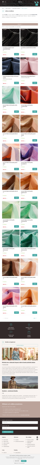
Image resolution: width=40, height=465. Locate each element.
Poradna (16, 439)
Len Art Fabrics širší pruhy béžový (10, 133)
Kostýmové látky (5, 364)
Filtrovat (19, 24)
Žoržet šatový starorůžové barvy (28, 76)
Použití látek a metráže (16, 8)
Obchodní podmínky (31, 444)
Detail (16, 54)
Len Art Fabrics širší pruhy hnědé (10, 277)
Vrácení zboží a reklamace (30, 442)
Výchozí (6, 26)
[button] (20, 463)
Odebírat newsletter (8, 431)
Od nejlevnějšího (12, 26)
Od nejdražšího (18, 26)
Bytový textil (5, 439)
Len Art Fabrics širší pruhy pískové (28, 306)
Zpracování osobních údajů (31, 447)
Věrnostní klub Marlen (19, 441)
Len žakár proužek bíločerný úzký (28, 47)
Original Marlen (6, 446)
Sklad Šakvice (17, 452)
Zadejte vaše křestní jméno (7, 420)
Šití (3, 393)
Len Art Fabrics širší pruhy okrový (10, 191)
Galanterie (5, 444)
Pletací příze (5, 441)
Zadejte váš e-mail (5, 425)
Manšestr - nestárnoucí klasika (10, 391)
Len (3, 50)
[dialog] (20, 459)
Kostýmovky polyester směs (25, 77)
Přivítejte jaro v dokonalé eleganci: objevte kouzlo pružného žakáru (18, 362)
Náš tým (5, 452)
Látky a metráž (7, 8)
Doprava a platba (30, 439)
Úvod (3, 8)
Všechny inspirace (20, 345)
